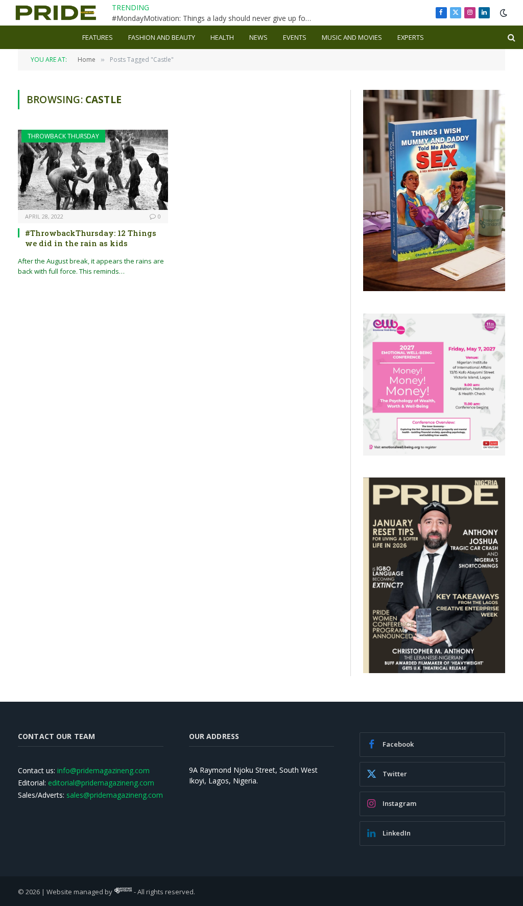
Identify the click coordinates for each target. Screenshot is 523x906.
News (258, 37)
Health (222, 37)
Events (294, 37)
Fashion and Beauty (161, 37)
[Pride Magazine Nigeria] (56, 13)
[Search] (510, 37)
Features (97, 37)
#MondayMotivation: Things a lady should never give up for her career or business (214, 18)
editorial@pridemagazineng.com (101, 783)
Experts (410, 37)
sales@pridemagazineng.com (114, 795)
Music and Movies (352, 37)
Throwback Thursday (63, 136)
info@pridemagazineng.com (103, 770)
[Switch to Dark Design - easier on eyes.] (502, 13)
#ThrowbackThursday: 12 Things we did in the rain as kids (90, 238)
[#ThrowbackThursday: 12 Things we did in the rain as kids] (93, 169)
